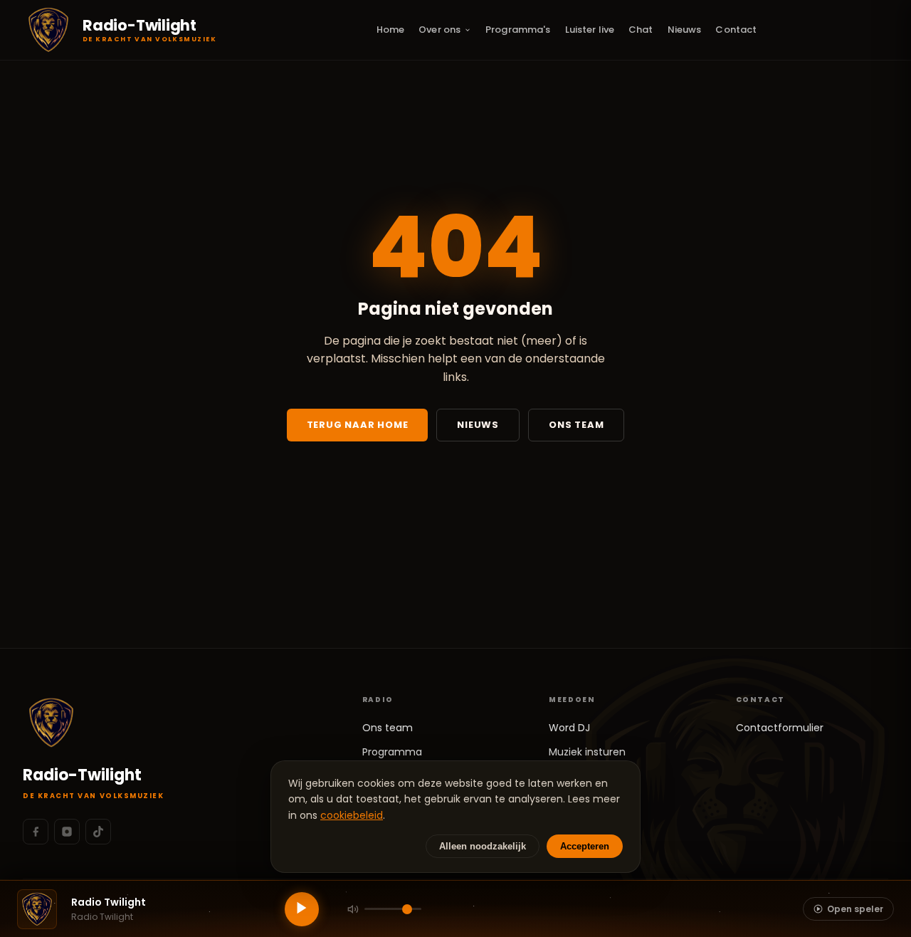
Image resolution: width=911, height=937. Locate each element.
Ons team (576, 424)
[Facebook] (35, 831)
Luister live (590, 29)
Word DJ (569, 728)
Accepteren (584, 846)
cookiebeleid (351, 815)
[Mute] (353, 909)
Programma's (517, 29)
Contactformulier (779, 728)
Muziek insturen (587, 752)
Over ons (439, 29)
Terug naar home (358, 424)
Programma (392, 752)
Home (390, 29)
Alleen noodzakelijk (482, 846)
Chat (640, 29)
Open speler (855, 909)
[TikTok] (98, 831)
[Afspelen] (302, 909)
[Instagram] (67, 831)
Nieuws (685, 29)
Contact (736, 29)
